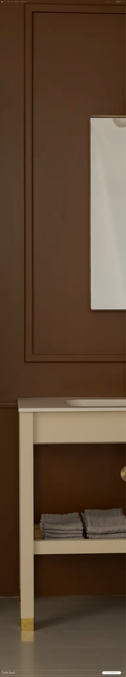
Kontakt (119, 1)
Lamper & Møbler (23, 1)
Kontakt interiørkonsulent (111, 672)
